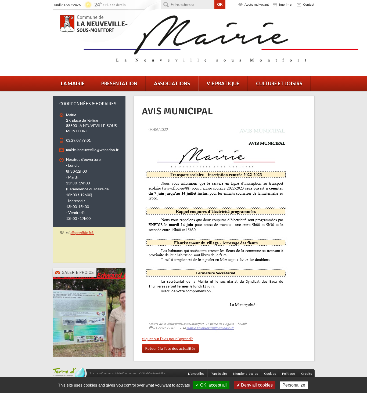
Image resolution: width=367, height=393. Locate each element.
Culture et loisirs (279, 83)
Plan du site (219, 374)
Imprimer (286, 4)
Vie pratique (223, 83)
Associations (172, 83)
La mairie (73, 83)
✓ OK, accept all (211, 385)
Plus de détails (115, 4)
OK (220, 4)
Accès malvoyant (256, 4)
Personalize (293, 385)
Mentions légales (245, 374)
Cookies (270, 374)
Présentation (119, 83)
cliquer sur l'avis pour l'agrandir (167, 338)
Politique (288, 374)
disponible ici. (76, 232)
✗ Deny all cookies (254, 385)
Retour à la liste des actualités (170, 348)
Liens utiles (196, 374)
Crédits (306, 374)
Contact (308, 4)
